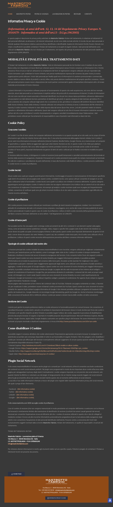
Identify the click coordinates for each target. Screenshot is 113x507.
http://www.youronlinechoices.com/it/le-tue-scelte (78, 321)
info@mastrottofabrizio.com (18, 444)
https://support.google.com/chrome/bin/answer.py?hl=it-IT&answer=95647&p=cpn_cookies (54, 348)
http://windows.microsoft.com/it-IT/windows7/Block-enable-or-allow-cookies (50, 345)
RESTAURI (77, 14)
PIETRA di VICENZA (41, 14)
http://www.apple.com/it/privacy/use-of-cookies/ (37, 354)
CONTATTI (88, 14)
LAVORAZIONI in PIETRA (61, 14)
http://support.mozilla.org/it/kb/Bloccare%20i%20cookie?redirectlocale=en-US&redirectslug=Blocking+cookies (60, 351)
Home (10, 14)
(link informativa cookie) (26, 389)
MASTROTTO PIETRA (23, 14)
